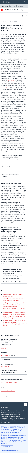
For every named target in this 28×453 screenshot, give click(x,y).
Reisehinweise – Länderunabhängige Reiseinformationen (13, 295)
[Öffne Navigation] (26, 10)
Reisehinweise (5, 87)
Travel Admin (10, 80)
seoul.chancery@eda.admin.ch (9, 382)
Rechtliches (4, 443)
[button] (25, 404)
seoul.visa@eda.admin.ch (8, 391)
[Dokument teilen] (26, 15)
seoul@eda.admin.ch (7, 366)
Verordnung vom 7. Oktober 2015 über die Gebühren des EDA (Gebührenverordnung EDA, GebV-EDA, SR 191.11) (15, 323)
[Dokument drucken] (22, 15)
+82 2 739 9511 (5, 355)
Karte (2, 348)
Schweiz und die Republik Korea (11, 10)
